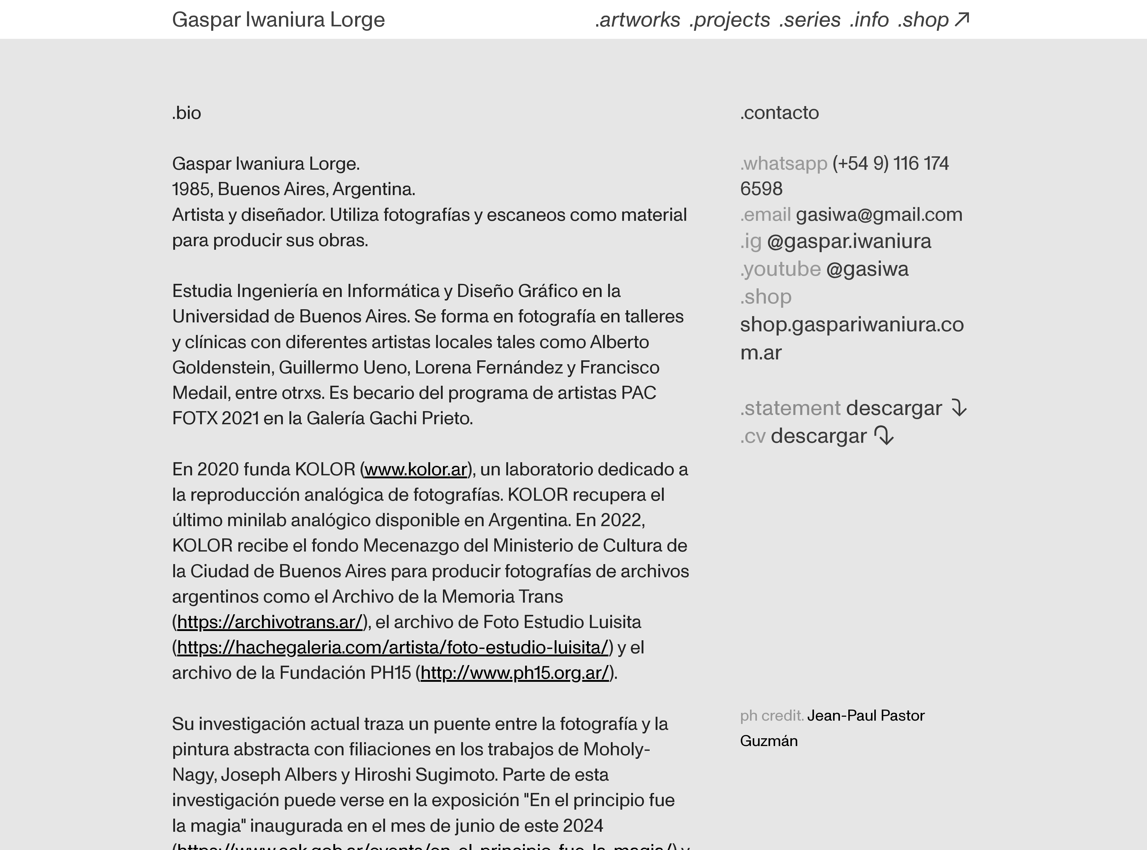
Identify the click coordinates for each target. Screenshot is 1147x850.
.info (869, 20)
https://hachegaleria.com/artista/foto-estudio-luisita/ (392, 647)
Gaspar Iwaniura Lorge (278, 20)
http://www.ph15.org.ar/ (515, 673)
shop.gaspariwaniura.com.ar (852, 338)
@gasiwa (867, 269)
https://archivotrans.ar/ (270, 622)
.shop (923, 20)
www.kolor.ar (415, 469)
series (812, 20)
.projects (730, 20)
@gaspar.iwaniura (849, 241)
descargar (894, 408)
